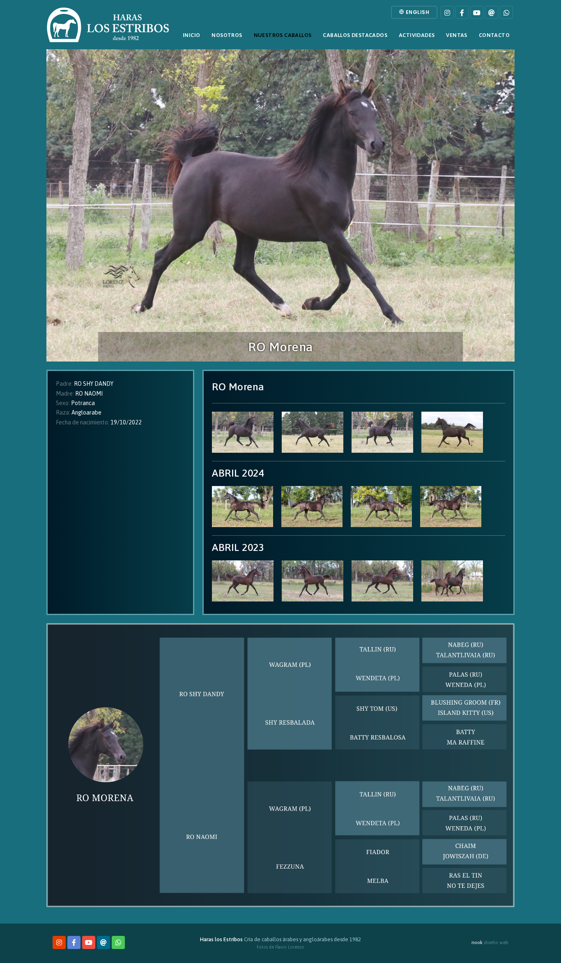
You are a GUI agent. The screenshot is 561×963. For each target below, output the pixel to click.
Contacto (494, 35)
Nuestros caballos (283, 35)
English (416, 12)
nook (477, 942)
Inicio (191, 35)
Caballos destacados (355, 35)
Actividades (417, 35)
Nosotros (227, 35)
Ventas (456, 35)
